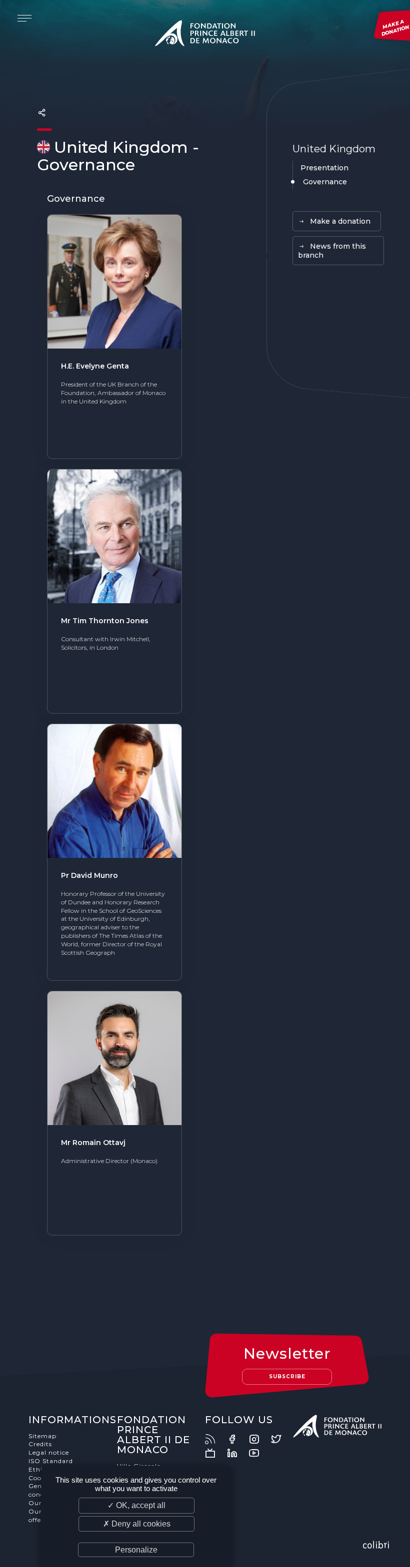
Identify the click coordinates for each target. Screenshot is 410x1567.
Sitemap (42, 1436)
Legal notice (48, 1452)
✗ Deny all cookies (136, 1524)
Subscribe (287, 1376)
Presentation (324, 167)
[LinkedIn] (237, 1453)
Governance (325, 181)
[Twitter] (281, 1439)
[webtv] (215, 1453)
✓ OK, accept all (137, 1505)
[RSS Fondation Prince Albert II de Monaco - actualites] (215, 1439)
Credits (40, 1444)
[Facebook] (237, 1439)
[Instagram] (259, 1439)
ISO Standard (50, 1461)
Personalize (136, 1550)
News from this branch (332, 251)
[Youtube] (259, 1453)
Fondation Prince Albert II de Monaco (205, 35)
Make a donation (340, 221)
